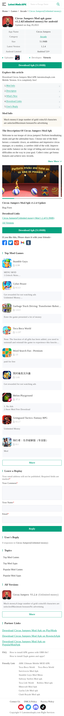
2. (10, 91)
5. (11, 106)
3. (10, 96)
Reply (32, 528)
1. (9, 85)
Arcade (43, 36)
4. (13, 101)
